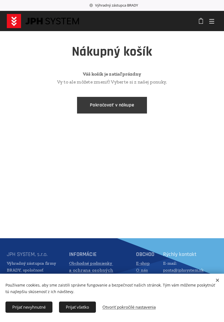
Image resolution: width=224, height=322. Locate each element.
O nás (142, 270)
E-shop (143, 263)
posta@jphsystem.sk (183, 270)
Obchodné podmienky (91, 263)
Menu (211, 21)
